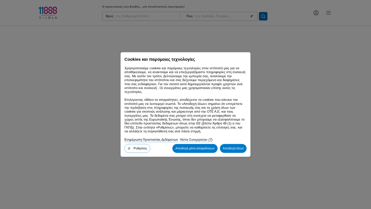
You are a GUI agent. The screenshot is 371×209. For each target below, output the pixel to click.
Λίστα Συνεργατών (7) (196, 139)
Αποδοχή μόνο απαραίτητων (194, 148)
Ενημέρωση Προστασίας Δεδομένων (151, 139)
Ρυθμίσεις (140, 148)
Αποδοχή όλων (233, 148)
